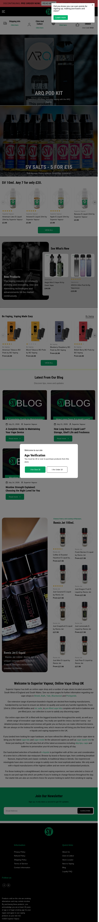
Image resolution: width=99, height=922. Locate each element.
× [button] (92, 4)
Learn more (60, 17)
